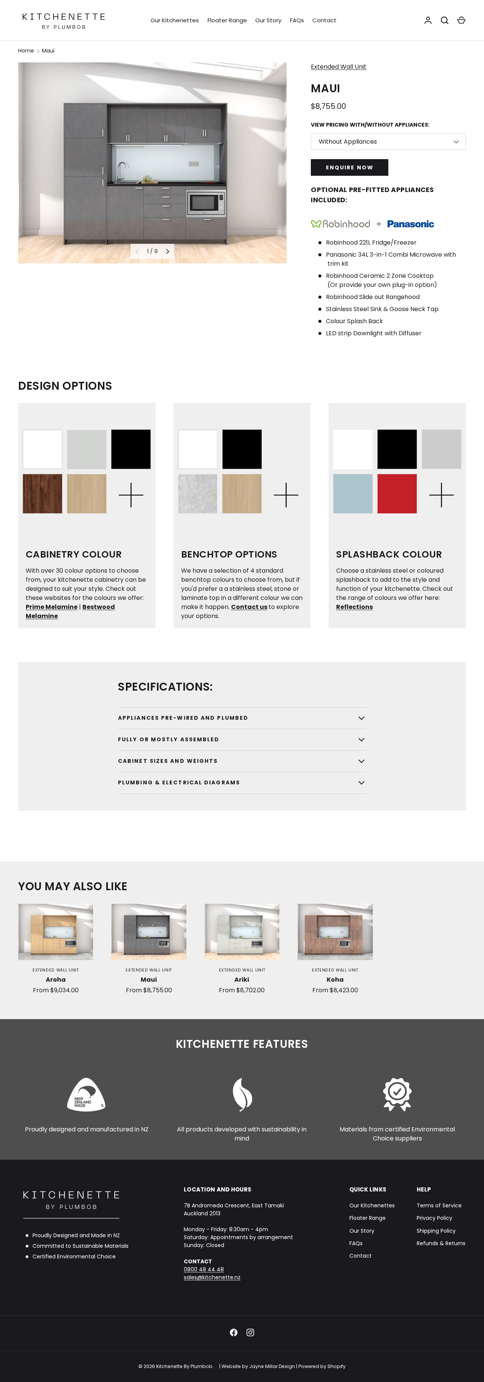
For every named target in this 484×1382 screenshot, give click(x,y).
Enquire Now (350, 167)
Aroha (56, 979)
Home (26, 50)
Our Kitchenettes (174, 20)
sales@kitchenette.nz (212, 1277)
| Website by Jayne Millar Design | (258, 1366)
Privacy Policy (434, 1218)
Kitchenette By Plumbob (184, 1366)
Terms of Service (439, 1205)
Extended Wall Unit (338, 66)
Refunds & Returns (441, 1243)
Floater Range (227, 20)
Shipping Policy (436, 1231)
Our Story (268, 20)
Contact (324, 20)
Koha (335, 979)
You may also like (73, 886)
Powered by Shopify (322, 1366)
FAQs (297, 20)
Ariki (241, 979)
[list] (152, 162)
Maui (48, 50)
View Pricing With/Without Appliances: (370, 125)
